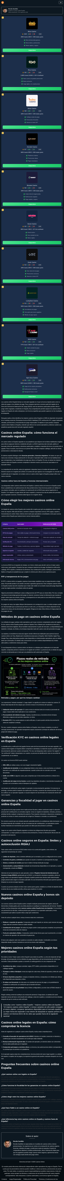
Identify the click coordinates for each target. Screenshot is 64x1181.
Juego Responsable (15, 1179)
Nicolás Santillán (13, 8)
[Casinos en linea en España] (3, 2)
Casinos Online (40, 1162)
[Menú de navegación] (61, 2)
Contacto (4, 1179)
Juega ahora (32, 50)
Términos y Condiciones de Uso (48, 1179)
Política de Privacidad (30, 1179)
